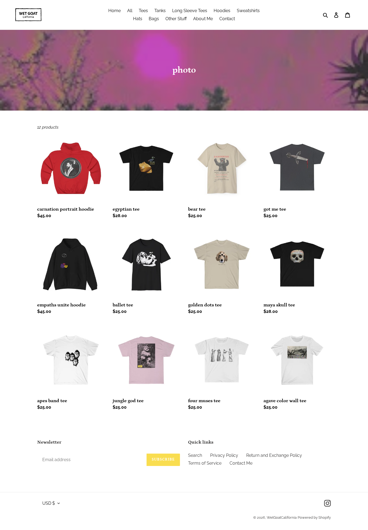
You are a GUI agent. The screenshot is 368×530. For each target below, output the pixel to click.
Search (195, 455)
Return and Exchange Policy (274, 455)
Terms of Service (204, 463)
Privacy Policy (224, 455)
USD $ (48, 503)
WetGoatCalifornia (282, 517)
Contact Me (241, 463)
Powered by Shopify (314, 517)
